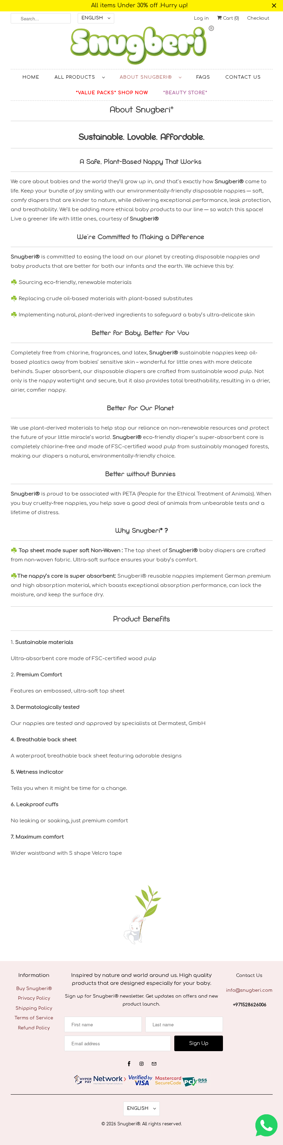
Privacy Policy (34, 998)
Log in (201, 18)
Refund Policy (34, 1028)
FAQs (203, 77)
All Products (77, 77)
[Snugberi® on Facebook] (129, 1063)
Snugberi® (128, 1124)
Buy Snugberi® (34, 988)
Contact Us (243, 77)
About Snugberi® (147, 77)
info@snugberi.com (249, 990)
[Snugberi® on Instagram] (141, 1063)
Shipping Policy (34, 1008)
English (92, 18)
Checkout (258, 18)
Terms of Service (33, 1018)
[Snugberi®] (142, 47)
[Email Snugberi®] (153, 1063)
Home (30, 77)
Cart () (230, 18)
